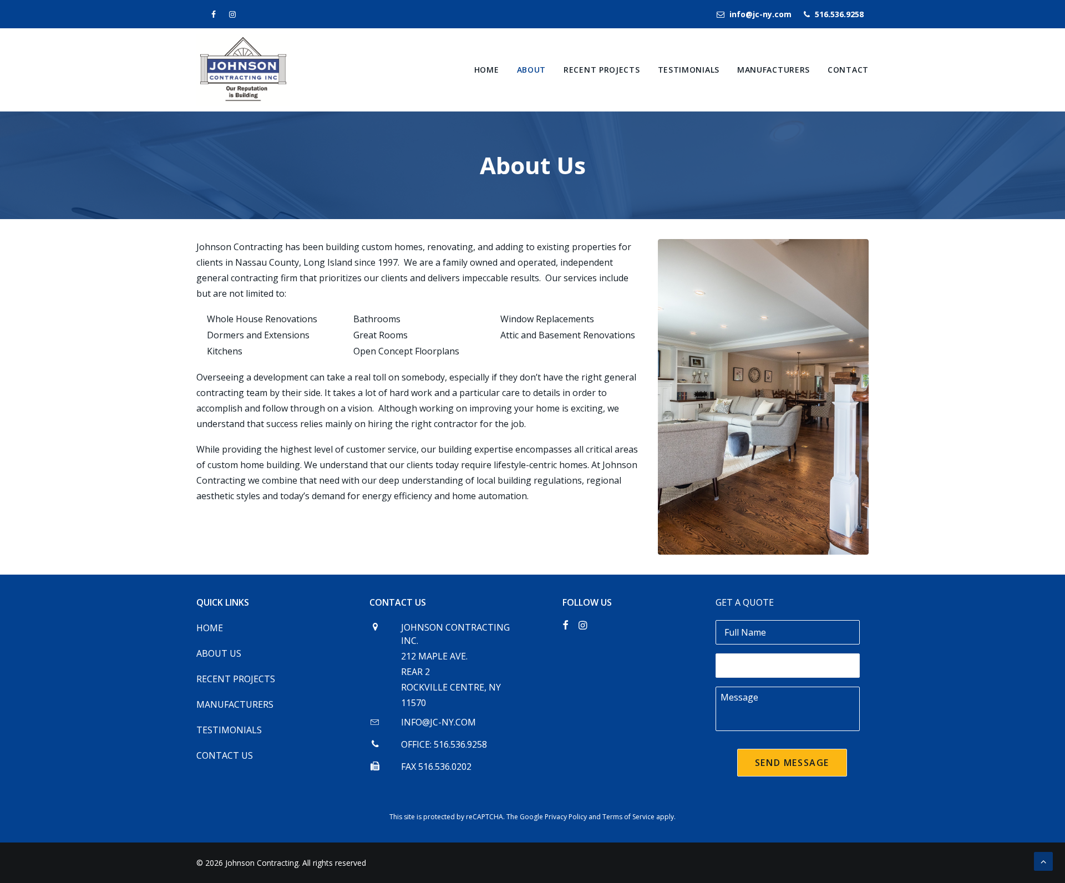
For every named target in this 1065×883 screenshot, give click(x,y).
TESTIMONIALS (229, 730)
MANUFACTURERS (234, 704)
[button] (375, 722)
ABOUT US (218, 653)
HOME (209, 628)
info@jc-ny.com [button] (438, 722)
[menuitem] (757, 14)
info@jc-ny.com (760, 14)
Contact (848, 69)
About (531, 69)
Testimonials (688, 69)
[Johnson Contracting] (243, 70)
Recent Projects (602, 69)
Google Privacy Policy (553, 816)
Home (486, 69)
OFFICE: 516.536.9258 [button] (444, 744)
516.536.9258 (839, 14)
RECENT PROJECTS (235, 679)
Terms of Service (628, 816)
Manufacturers (773, 69)
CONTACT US (224, 755)
